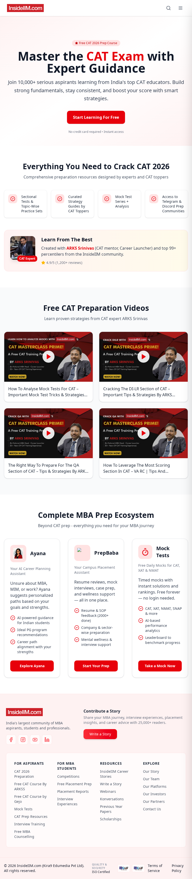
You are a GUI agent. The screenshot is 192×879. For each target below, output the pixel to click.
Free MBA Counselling (24, 834)
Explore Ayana (32, 665)
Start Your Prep (96, 665)
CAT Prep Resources (31, 816)
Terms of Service (155, 868)
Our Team (151, 778)
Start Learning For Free (96, 117)
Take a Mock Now (160, 665)
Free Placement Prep (74, 784)
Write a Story (100, 734)
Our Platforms (154, 786)
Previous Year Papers (111, 809)
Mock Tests (23, 809)
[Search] (168, 8)
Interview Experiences (67, 801)
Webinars (108, 791)
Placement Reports (73, 791)
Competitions (68, 776)
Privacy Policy (178, 868)
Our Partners (154, 801)
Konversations (112, 799)
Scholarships (111, 819)
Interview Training (29, 824)
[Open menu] (180, 8)
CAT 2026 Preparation (24, 774)
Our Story (151, 771)
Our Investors (154, 794)
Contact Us (152, 809)
